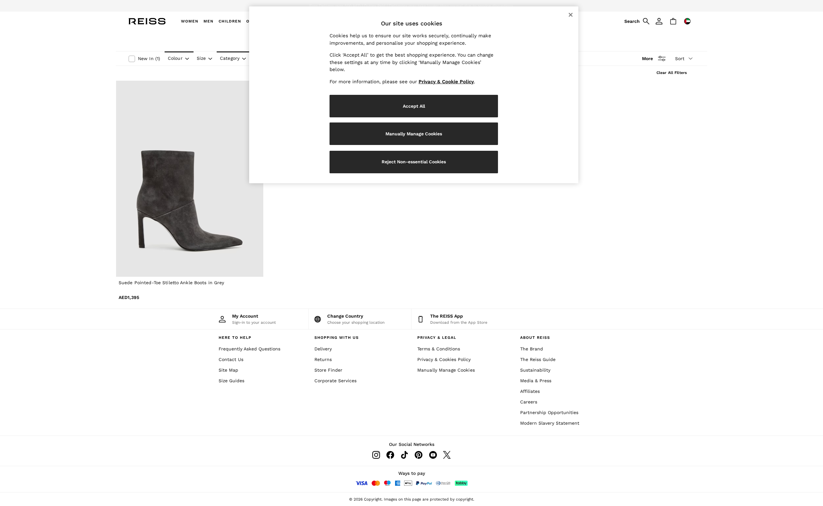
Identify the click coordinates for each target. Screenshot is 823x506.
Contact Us (231, 359)
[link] (636, 21)
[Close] (571, 15)
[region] (413, 94)
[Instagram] (376, 455)
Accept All (414, 106)
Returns (323, 359)
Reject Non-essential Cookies (414, 161)
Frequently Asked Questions (249, 348)
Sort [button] (679, 58)
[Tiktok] (404, 455)
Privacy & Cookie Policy (446, 82)
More (647, 58)
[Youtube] (433, 455)
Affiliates (530, 391)
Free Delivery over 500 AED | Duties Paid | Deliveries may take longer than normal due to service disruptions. (411, 6)
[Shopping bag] (673, 21)
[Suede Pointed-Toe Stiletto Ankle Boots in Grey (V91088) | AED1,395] (189, 179)
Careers (528, 401)
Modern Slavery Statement (549, 423)
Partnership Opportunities (549, 412)
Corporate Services (335, 380)
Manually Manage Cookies (446, 370)
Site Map (228, 370)
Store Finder (328, 370)
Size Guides (231, 380)
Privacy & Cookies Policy (444, 359)
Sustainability (535, 370)
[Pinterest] (419, 455)
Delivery (323, 348)
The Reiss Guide (538, 359)
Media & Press (535, 380)
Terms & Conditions (438, 348)
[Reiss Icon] (147, 21)
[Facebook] (390, 455)
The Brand (531, 348)
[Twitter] (447, 455)
